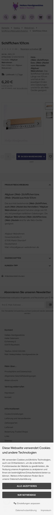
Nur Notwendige (27, 495)
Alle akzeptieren (27, 486)
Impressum (46, 510)
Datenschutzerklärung (26, 510)
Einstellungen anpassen (28, 503)
